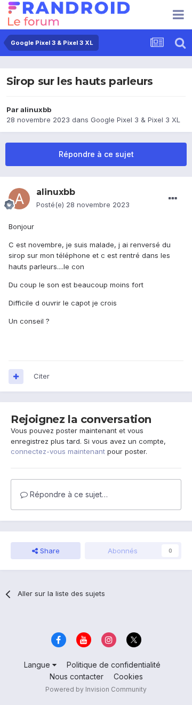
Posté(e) (83, 204)
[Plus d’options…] (172, 198)
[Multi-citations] (16, 376)
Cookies (128, 676)
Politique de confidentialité (114, 664)
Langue (38, 664)
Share (49, 550)
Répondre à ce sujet (96, 154)
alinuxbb (35, 109)
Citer (42, 376)
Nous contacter (76, 676)
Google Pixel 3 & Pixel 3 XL (135, 119)
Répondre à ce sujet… (68, 494)
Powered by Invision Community (96, 689)
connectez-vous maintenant (58, 451)
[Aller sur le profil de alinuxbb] (19, 198)
